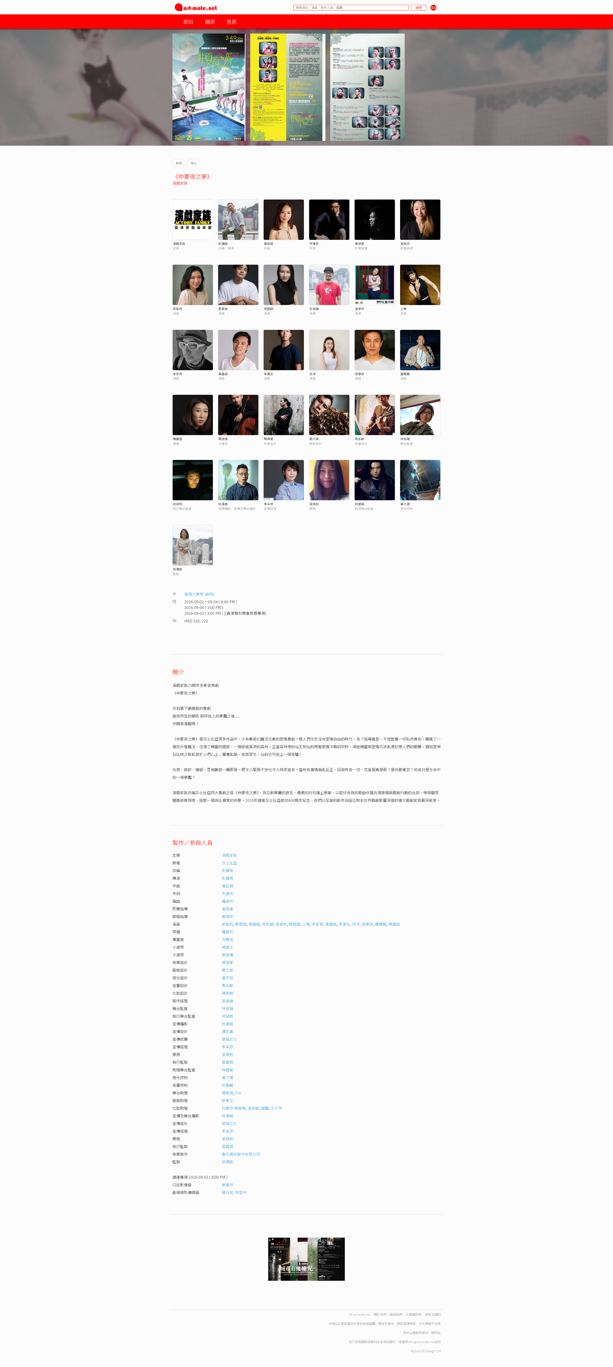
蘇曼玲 (227, 1185)
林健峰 (359, 504)
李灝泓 (268, 374)
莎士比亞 (229, 863)
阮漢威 (223, 504)
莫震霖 (227, 1062)
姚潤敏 (177, 569)
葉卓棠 (268, 439)
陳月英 (227, 1192)
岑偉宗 (314, 243)
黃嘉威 (223, 374)
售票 (232, 21)
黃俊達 (359, 243)
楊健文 (227, 947)
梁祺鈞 (314, 504)
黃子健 (405, 504)
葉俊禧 (223, 439)
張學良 (359, 374)
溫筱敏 (253, 1108)
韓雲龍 (294, 924)
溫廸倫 (227, 1001)
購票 (210, 21)
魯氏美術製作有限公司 (241, 1154)
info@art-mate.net (421, 1341)
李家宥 (177, 374)
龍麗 (265, 1108)
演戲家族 (180, 183)
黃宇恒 (227, 978)
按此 (437, 1332)
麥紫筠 (177, 308)
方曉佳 (227, 939)
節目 (188, 21)
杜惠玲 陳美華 (234, 1108)
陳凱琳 (227, 1093)
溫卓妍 (359, 308)
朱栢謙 (314, 308)
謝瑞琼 (405, 243)
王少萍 (276, 1108)
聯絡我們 (396, 1314)
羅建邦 (227, 901)
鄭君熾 (223, 308)
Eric (238, 1093)
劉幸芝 (227, 1100)
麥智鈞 (227, 924)
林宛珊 (405, 439)
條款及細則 (433, 1314)
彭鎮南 (223, 243)
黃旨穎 (268, 243)
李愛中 (241, 1192)
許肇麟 (227, 1085)
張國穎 (268, 308)
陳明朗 (227, 993)
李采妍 (268, 504)
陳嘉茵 (177, 439)
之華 (403, 308)
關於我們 (380, 1314)
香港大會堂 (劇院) (199, 594)
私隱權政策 (413, 1314)
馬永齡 (359, 439)
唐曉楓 (405, 374)
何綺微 (177, 504)
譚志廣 (227, 1031)
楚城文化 (229, 1039)
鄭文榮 (314, 439)
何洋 (312, 374)
